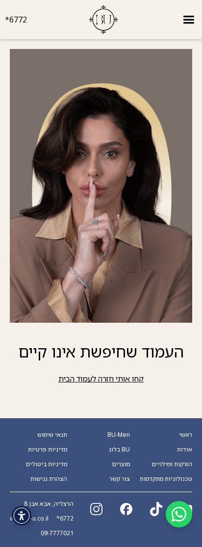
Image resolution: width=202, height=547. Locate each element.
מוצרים (121, 464)
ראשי (185, 434)
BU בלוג (119, 449)
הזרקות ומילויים (172, 464)
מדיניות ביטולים (46, 464)
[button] (188, 19)
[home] (103, 19)
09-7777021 (57, 533)
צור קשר (119, 479)
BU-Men (118, 434)
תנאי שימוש (52, 434)
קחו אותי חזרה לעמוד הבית (101, 378)
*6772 (16, 19)
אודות (184, 449)
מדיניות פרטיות (47, 449)
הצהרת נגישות (48, 479)
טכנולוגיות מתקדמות (166, 479)
